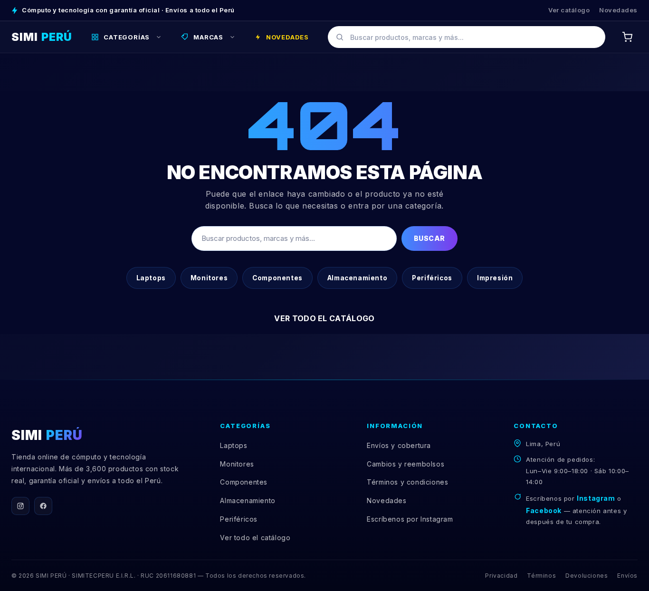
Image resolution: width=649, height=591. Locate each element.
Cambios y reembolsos (405, 464)
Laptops (151, 278)
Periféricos (432, 278)
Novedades (618, 10)
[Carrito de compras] (627, 37)
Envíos (627, 575)
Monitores (209, 278)
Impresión (495, 278)
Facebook (544, 510)
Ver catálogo (569, 10)
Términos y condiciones (407, 482)
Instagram (596, 498)
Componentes (277, 278)
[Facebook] (43, 506)
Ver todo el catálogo (324, 318)
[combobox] (466, 37)
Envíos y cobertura (399, 445)
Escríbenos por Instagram (410, 519)
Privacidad (501, 575)
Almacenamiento (357, 278)
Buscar (429, 238)
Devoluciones (586, 575)
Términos (541, 575)
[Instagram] (20, 506)
